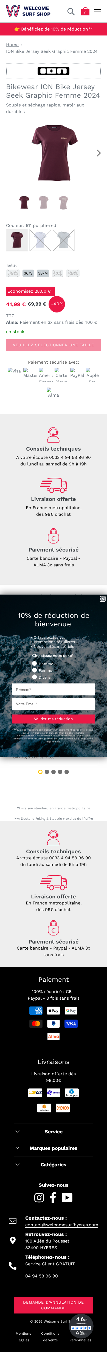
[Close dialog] (102, 599)
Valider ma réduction (53, 719)
